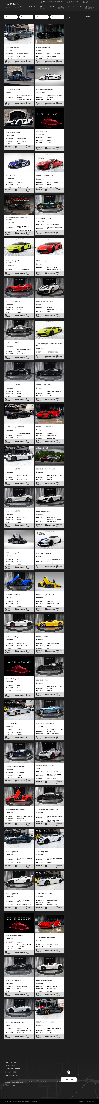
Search (88, 17)
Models (52, 6)
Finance (71, 6)
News (80, 6)
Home (22, 6)
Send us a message (12, 1075)
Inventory (32, 6)
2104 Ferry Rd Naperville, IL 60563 (52, 2)
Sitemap (35, 1101)
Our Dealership (89, 7)
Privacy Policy (28, 1101)
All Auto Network (89, 1101)
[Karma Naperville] (11, 5)
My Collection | (90, 2)
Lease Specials (42, 7)
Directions (69, 1079)
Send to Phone (21, 61)
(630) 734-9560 (74, 2)
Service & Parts (61, 7)
